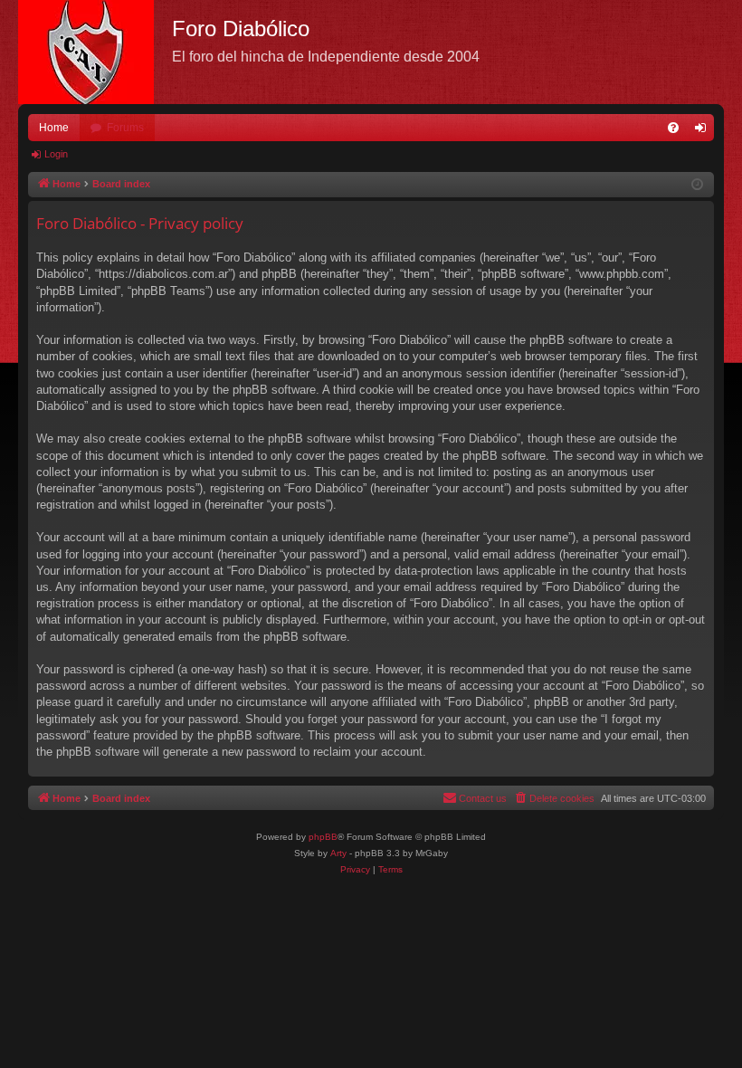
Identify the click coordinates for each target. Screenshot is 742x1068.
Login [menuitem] (704, 131)
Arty (338, 853)
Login (56, 153)
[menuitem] (673, 127)
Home (54, 127)
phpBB (323, 837)
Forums (125, 127)
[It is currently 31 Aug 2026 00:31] (697, 185)
